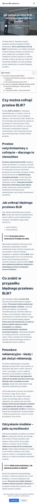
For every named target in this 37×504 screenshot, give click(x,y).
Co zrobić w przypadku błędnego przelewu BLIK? (19, 84)
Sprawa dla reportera (10, 3)
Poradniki (18, 28)
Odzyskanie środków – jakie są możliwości (18, 90)
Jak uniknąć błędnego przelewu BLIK (16, 82)
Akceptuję (14, 500)
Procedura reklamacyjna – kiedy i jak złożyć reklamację (17, 87)
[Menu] (34, 3)
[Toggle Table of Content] (33, 73)
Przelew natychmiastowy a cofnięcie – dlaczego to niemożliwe (19, 79)
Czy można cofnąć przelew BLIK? (13, 76)
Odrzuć (24, 500)
